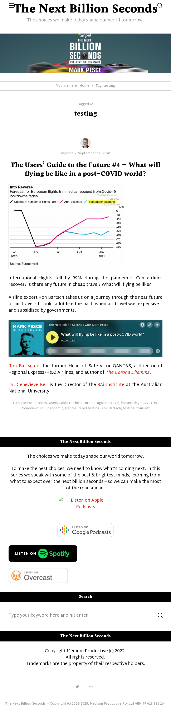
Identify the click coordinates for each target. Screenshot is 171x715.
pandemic (55, 409)
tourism (142, 409)
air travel (111, 403)
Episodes (40, 403)
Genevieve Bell (33, 409)
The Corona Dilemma (128, 373)
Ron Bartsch (22, 366)
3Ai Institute (111, 385)
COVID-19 (149, 403)
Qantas (71, 409)
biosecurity (130, 403)
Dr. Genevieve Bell (28, 385)
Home (84, 86)
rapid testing (88, 409)
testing (129, 409)
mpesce (67, 154)
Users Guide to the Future (69, 403)
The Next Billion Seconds (25, 704)
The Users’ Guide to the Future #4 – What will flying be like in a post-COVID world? (85, 169)
